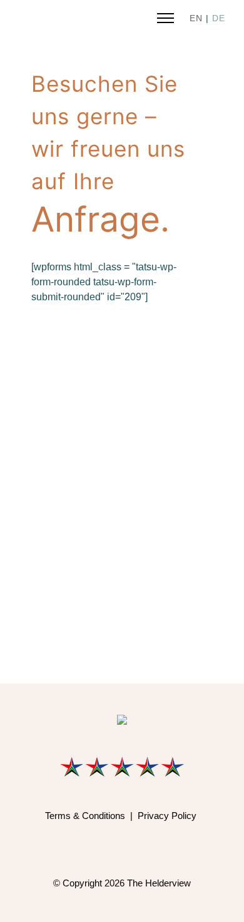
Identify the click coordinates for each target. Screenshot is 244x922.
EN (196, 18)
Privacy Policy (167, 815)
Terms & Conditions (85, 815)
